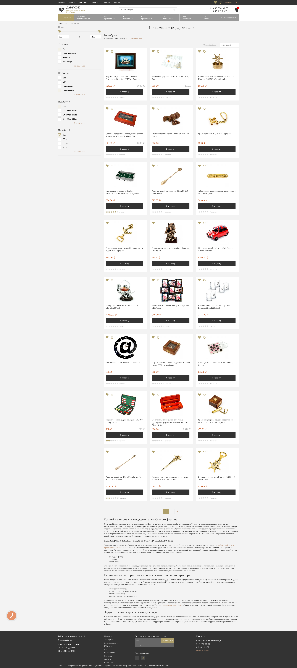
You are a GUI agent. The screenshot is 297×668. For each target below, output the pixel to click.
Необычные (68, 86)
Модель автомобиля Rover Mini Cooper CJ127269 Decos (215, 249)
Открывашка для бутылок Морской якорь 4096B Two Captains (124, 249)
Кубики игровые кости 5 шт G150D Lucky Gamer (170, 135)
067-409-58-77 (220, 11)
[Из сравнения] (112, 52)
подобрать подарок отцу (171, 605)
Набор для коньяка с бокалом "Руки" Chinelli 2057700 (122, 306)
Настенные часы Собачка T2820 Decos (123, 362)
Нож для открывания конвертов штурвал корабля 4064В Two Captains (170, 478)
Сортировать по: (210, 45)
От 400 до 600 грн (70, 119)
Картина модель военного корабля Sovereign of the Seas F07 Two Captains (123, 77)
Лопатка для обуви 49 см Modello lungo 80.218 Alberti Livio (123, 478)
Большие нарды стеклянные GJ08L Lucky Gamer (170, 77)
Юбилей (66, 58)
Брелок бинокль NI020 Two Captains (214, 134)
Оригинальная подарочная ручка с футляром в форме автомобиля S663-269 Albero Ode (170, 422)
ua (230, 2)
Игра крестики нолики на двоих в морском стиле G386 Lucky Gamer (171, 363)
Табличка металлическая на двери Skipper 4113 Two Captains (217, 192)
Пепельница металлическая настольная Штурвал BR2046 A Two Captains (216, 77)
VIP (64, 82)
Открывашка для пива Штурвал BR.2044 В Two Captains (216, 478)
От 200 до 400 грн (70, 115)
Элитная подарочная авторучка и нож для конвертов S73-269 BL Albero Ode (124, 135)
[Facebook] (137, 658)
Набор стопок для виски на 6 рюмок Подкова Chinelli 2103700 (214, 306)
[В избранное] (107, 52)
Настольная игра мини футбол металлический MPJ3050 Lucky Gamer (123, 192)
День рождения (69, 53)
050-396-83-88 (220, 8)
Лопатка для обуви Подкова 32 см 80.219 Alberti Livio (170, 192)
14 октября (67, 62)
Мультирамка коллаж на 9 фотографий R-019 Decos (170, 306)
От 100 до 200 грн (70, 111)
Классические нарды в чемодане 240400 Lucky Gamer (124, 421)
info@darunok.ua (202, 651)
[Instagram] (143, 658)
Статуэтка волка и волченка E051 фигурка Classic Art (170, 249)
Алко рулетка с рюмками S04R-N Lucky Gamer (215, 363)
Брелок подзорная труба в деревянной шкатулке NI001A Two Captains (215, 421)
